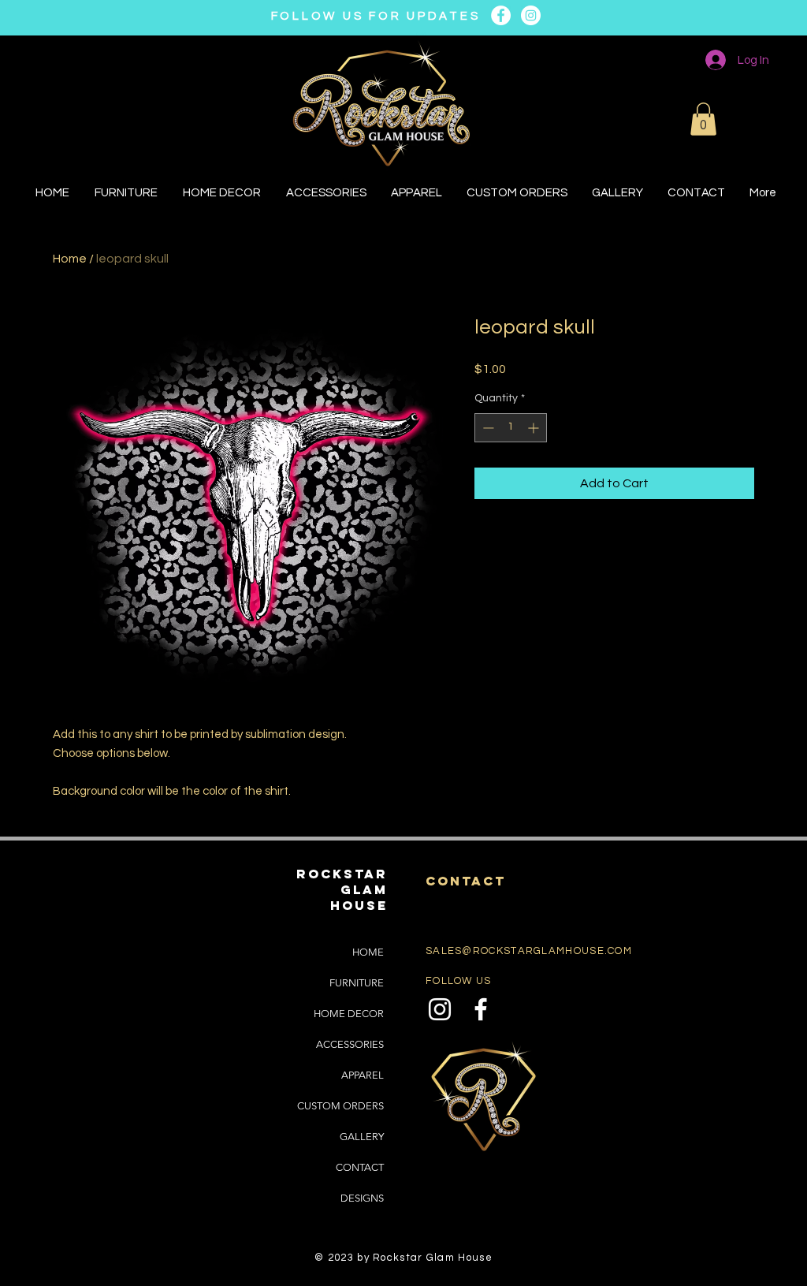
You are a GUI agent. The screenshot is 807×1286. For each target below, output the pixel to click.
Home (70, 258)
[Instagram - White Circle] (531, 15)
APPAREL (362, 1075)
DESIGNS (362, 1198)
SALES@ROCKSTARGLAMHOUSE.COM (529, 950)
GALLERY (362, 1136)
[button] (703, 119)
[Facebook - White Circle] (501, 15)
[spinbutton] (510, 428)
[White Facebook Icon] (481, 1009)
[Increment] (535, 428)
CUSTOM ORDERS (340, 1106)
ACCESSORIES (350, 1044)
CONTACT (360, 1167)
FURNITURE (356, 983)
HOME (368, 952)
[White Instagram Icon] (440, 1009)
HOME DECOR (349, 1013)
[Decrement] (486, 428)
